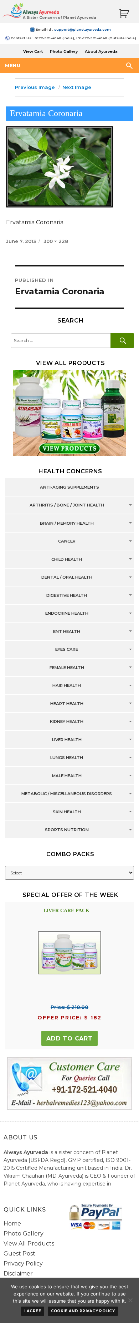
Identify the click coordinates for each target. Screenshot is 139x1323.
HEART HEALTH (66, 703)
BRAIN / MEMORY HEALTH (67, 523)
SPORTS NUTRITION (67, 830)
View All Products (29, 1243)
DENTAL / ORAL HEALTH (66, 577)
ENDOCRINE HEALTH (66, 613)
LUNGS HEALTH (66, 757)
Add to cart (69, 1038)
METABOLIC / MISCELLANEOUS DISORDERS (66, 794)
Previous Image (35, 87)
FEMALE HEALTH (67, 667)
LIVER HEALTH (67, 739)
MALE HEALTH (67, 775)
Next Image (76, 87)
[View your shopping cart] (124, 14)
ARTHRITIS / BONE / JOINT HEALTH (67, 505)
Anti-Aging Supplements (69, 487)
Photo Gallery (64, 51)
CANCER (67, 541)
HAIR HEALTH (66, 685)
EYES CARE (66, 649)
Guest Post (19, 1253)
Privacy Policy (23, 1263)
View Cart (33, 51)
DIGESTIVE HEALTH (66, 595)
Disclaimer (18, 1273)
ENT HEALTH (66, 631)
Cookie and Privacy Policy (83, 1311)
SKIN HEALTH (67, 811)
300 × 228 (55, 241)
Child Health (66, 559)
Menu (12, 65)
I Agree (32, 1311)
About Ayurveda (101, 51)
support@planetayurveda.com (82, 29)
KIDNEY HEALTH (66, 721)
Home (12, 1223)
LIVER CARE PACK (66, 910)
